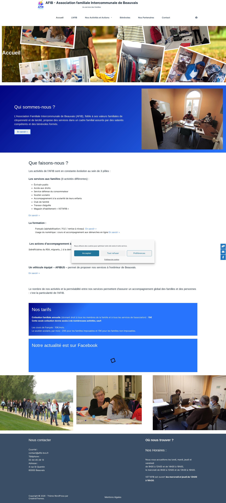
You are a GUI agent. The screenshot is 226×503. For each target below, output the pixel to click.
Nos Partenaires (146, 17)
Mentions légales (113, 497)
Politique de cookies (111, 259)
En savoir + (22, 131)
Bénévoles (125, 17)
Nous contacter (40, 440)
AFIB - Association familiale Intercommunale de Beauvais (92, 3)
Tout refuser (113, 253)
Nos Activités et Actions (97, 17)
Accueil (59, 17)
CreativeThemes (36, 498)
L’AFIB (74, 17)
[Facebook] (196, 18)
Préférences (139, 253)
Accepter (86, 253)
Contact (166, 17)
